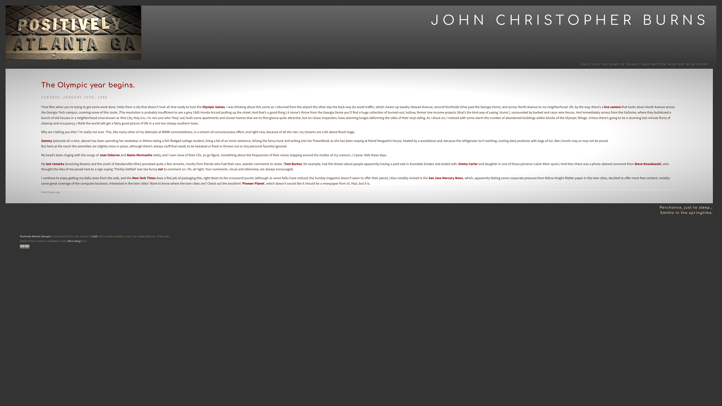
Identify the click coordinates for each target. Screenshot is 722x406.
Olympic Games (213, 107)
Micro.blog (74, 241)
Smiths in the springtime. (686, 213)
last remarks (55, 164)
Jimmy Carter (468, 164)
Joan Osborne (109, 155)
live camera (612, 107)
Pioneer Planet (253, 183)
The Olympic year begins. (88, 85)
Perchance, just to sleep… (686, 207)
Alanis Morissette (139, 155)
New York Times (144, 178)
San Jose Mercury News (445, 178)
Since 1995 (590, 64)
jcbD (94, 236)
